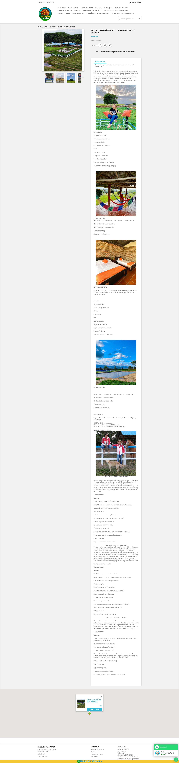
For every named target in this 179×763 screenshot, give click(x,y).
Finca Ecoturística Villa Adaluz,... (94, 701)
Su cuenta (95, 747)
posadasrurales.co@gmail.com (128, 759)
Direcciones (94, 757)
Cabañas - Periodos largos (98, 13)
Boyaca (98, 8)
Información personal (97, 749)
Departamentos (121, 8)
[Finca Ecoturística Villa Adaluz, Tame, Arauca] (81, 703)
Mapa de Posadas (65, 11)
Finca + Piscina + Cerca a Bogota (71, 13)
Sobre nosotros (42, 756)
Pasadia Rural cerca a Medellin (115, 11)
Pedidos (93, 752)
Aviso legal (41, 754)
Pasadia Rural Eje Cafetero (123, 13)
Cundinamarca (87, 8)
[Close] (101, 696)
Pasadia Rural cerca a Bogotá (86, 11)
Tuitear (105, 45)
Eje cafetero (73, 8)
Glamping (62, 8)
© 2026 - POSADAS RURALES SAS (89, 761)
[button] (89, 713)
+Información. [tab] (100, 61)
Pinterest (110, 45)
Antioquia (108, 8)
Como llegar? (94, 709)
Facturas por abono (97, 754)
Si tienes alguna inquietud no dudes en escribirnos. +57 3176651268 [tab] (114, 66)
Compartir (100, 45)
